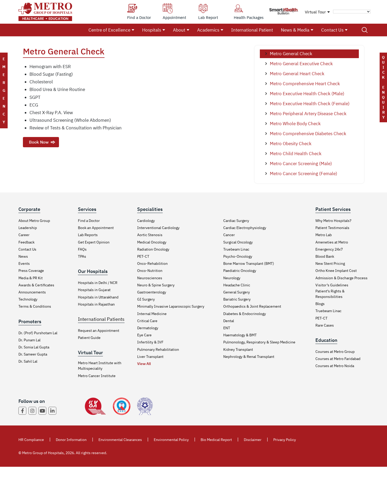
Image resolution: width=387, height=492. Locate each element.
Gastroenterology (151, 292)
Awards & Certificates (36, 285)
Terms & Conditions (34, 306)
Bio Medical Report (216, 439)
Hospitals (151, 30)
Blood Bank (324, 256)
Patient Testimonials (332, 227)
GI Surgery (146, 299)
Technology (27, 299)
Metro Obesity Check (290, 143)
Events (24, 263)
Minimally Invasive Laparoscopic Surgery (170, 306)
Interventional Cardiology (158, 227)
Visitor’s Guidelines (331, 285)
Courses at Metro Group (335, 351)
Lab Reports (88, 234)
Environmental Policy (171, 439)
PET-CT (143, 256)
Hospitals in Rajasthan (96, 304)
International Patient (252, 30)
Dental (228, 320)
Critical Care (147, 320)
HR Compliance (31, 439)
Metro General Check (291, 54)
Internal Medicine (152, 313)
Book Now (39, 142)
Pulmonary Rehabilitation (158, 349)
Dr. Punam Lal (29, 340)
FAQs (82, 249)
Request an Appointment (98, 330)
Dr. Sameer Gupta (32, 354)
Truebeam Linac (236, 249)
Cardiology (146, 220)
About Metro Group (34, 220)
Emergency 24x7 (329, 249)
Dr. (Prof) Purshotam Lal (37, 333)
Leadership (27, 227)
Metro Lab (323, 234)
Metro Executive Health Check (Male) (307, 94)
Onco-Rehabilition (152, 263)
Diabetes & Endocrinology (244, 313)
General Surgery (236, 292)
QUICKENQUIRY (383, 87)
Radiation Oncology (153, 249)
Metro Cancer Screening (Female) (303, 173)
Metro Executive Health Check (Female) (310, 103)
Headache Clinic (236, 285)
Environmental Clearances (120, 439)
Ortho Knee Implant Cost (336, 270)
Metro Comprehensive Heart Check (305, 84)
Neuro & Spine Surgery (156, 285)
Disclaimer (252, 439)
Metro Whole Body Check (295, 123)
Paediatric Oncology (239, 270)
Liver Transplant (150, 356)
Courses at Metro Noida (334, 365)
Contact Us (332, 30)
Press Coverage (31, 270)
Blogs (320, 303)
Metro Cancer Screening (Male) (301, 163)
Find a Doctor (89, 220)
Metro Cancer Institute (97, 375)
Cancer (229, 234)
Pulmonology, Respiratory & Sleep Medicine (259, 342)
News (23, 256)
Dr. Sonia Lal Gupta (33, 347)
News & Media (295, 30)
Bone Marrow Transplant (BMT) (248, 263)
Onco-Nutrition (149, 270)
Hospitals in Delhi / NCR (97, 282)
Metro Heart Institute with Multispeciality (99, 366)
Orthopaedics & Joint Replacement (252, 306)
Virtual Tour (315, 11)
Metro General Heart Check (297, 74)
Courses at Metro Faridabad (337, 358)
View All (144, 363)
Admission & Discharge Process (341, 278)
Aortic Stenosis (149, 234)
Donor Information (71, 439)
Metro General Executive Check (301, 64)
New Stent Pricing (330, 263)
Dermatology (147, 328)
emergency (3, 90)
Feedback (26, 242)
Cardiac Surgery (236, 220)
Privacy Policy (284, 439)
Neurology (231, 278)
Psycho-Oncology (237, 256)
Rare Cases (324, 325)
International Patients (101, 319)
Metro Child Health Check (295, 153)
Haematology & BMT (240, 335)
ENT (226, 328)
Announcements (32, 292)
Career (23, 234)
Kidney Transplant (238, 349)
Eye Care (144, 335)
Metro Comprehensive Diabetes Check (308, 133)
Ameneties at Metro (331, 242)
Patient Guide (89, 337)
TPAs (82, 256)
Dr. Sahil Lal (27, 361)
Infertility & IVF (150, 342)
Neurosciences (149, 278)
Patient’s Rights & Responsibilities (330, 294)
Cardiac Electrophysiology (244, 227)
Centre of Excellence (109, 30)
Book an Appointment (96, 227)
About (179, 30)
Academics (208, 30)
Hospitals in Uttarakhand (98, 297)
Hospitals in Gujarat (94, 289)
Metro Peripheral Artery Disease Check (308, 113)
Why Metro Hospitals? (333, 220)
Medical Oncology (151, 242)
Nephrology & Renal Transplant (248, 356)
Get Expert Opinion (94, 242)
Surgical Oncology (238, 242)
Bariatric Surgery (237, 299)
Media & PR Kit (30, 278)
